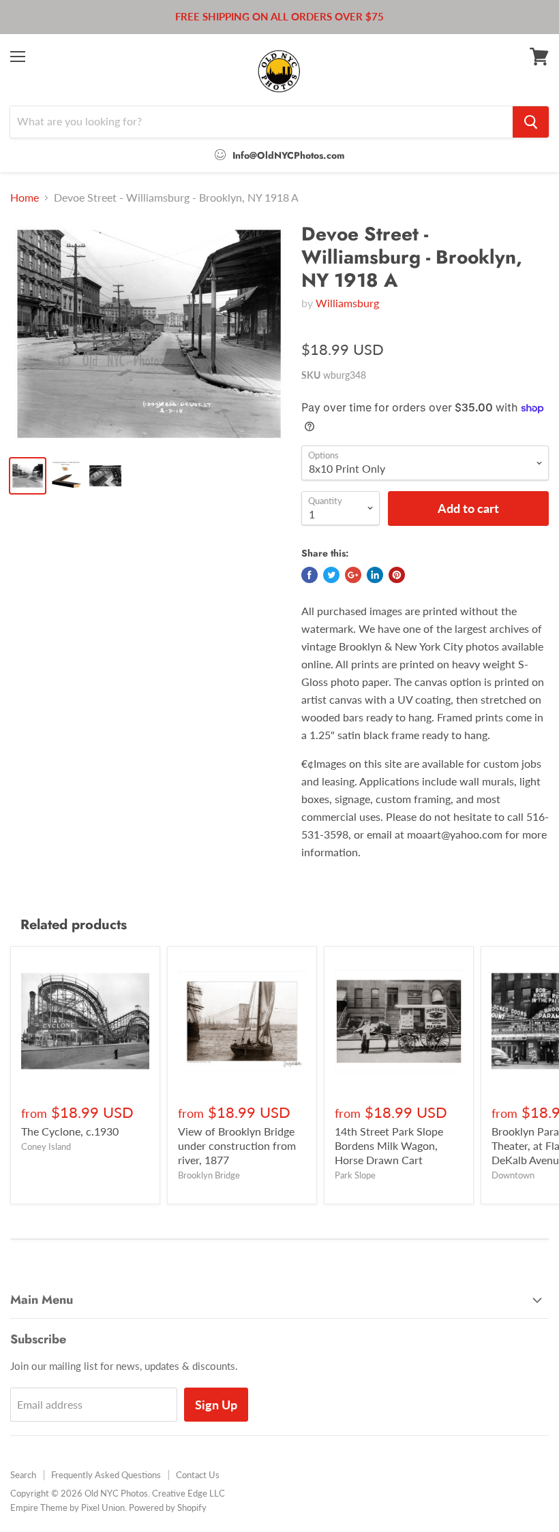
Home (24, 197)
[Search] (531, 122)
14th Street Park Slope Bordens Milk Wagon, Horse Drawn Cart (389, 1145)
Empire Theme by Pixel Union (67, 1507)
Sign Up (216, 1404)
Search (23, 1474)
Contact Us (198, 1474)
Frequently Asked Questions (106, 1474)
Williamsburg (347, 302)
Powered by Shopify (168, 1507)
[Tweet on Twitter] (331, 575)
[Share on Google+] (353, 575)
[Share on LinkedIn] (375, 575)
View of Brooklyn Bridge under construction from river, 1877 (237, 1145)
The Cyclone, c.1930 (70, 1131)
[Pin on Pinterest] (397, 575)
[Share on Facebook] (309, 575)
